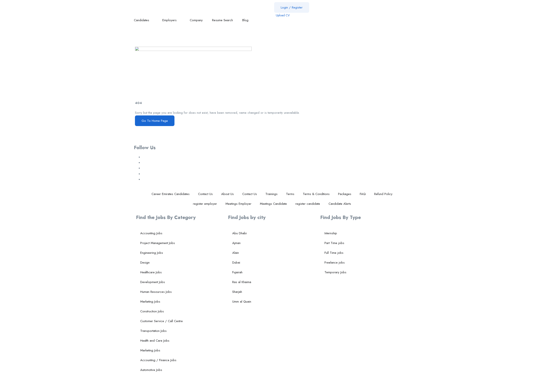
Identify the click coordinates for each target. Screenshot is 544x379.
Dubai (236, 262)
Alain (235, 252)
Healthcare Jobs (151, 272)
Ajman (236, 243)
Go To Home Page (155, 120)
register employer (205, 203)
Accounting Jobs (151, 233)
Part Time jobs (334, 243)
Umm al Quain (241, 301)
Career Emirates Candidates (171, 194)
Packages (344, 194)
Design (145, 262)
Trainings (271, 194)
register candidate (307, 203)
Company (196, 20)
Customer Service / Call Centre (161, 321)
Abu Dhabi (239, 233)
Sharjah (237, 291)
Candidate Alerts (340, 203)
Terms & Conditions (316, 194)
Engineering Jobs (151, 252)
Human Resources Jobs (156, 291)
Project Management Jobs (157, 243)
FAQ (363, 194)
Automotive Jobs (151, 370)
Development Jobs (152, 282)
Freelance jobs (334, 262)
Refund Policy (383, 194)
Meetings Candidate (273, 203)
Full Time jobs (333, 252)
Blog (245, 20)
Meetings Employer (238, 203)
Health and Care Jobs (154, 340)
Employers (170, 20)
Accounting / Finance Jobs (158, 360)
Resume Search (222, 20)
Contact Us (205, 194)
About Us (227, 194)
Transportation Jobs (153, 330)
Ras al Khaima (241, 282)
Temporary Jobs (335, 272)
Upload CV (282, 15)
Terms (290, 194)
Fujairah (237, 272)
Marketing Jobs (150, 301)
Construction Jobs (152, 311)
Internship (330, 233)
